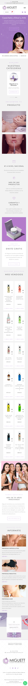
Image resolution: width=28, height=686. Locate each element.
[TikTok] (18, 668)
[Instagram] (12, 668)
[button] (24, 7)
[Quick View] (12, 290)
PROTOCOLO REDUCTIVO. (9, 573)
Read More (14, 650)
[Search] (25, 12)
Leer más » (4, 556)
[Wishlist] (12, 293)
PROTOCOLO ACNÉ (7, 599)
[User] (22, 12)
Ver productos (13, 91)
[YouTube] (15, 668)
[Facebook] (10, 668)
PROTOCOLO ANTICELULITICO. (10, 548)
